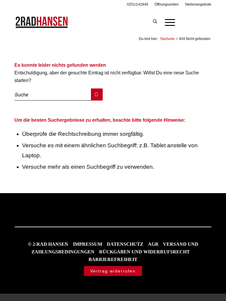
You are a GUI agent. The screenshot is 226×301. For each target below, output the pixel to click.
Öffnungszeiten (166, 4)
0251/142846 (137, 4)
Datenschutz (125, 244)
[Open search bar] (155, 22)
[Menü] (167, 22)
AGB (153, 244)
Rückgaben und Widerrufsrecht (144, 251)
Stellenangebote (198, 4)
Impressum (87, 244)
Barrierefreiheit (113, 259)
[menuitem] (138, 4)
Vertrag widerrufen (113, 271)
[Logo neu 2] (42, 22)
